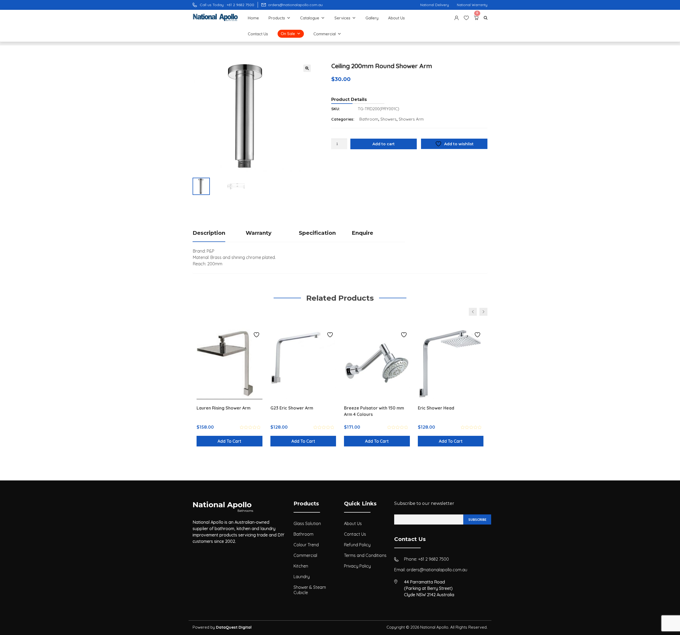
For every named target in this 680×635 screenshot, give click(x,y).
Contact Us (258, 33)
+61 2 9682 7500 (433, 559)
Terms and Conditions (365, 555)
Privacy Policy (357, 566)
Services (342, 17)
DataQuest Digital (234, 627)
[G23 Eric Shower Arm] (303, 363)
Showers (388, 119)
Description (209, 233)
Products (277, 17)
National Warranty (472, 5)
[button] (307, 68)
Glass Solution (307, 523)
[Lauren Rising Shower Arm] (229, 363)
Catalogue (309, 17)
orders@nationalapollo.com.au (436, 569)
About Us (396, 17)
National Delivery (434, 5)
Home (253, 17)
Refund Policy (357, 544)
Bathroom (368, 119)
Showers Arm (411, 119)
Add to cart (383, 144)
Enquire (362, 233)
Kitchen (301, 566)
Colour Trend (306, 544)
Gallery (372, 17)
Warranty (258, 233)
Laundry (302, 576)
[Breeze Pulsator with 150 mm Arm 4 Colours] (377, 363)
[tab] (219, 233)
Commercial (324, 33)
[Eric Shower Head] (451, 363)
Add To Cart (229, 441)
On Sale (288, 33)
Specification (317, 233)
